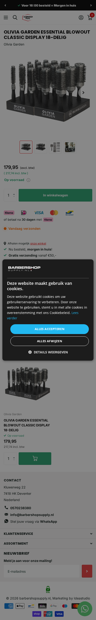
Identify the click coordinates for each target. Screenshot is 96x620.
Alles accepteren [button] (50, 329)
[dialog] (47, 310)
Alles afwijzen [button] (49, 341)
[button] (48, 352)
